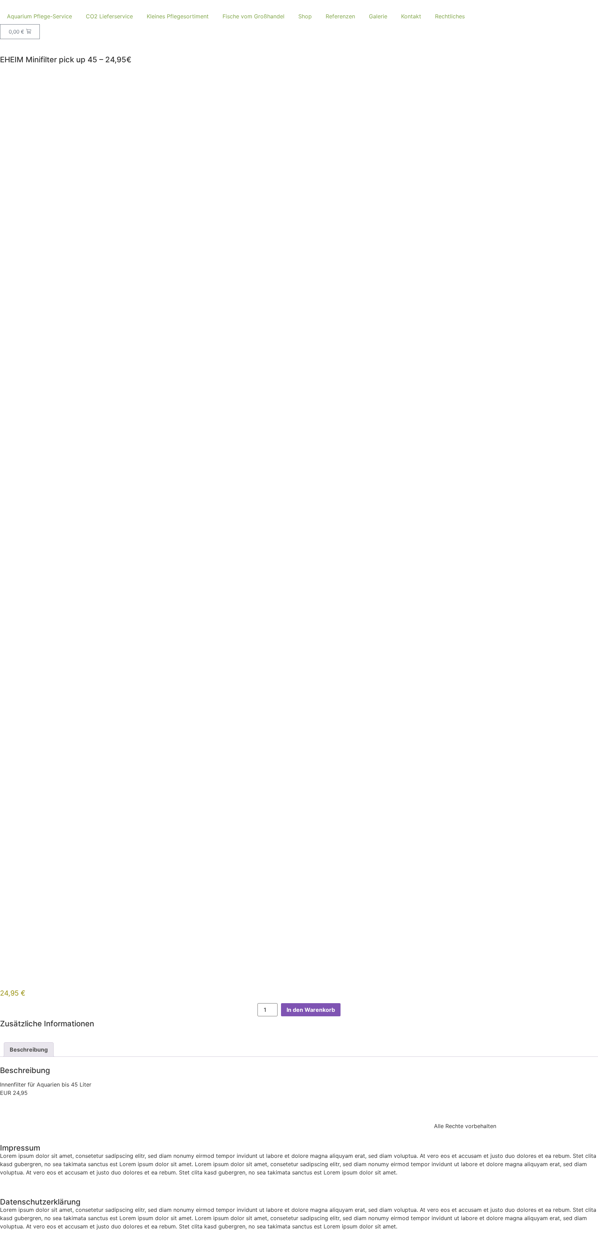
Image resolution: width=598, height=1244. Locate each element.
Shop (305, 16)
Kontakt (411, 16)
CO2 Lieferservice (109, 16)
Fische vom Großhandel (253, 16)
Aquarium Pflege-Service (39, 16)
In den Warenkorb (311, 1009)
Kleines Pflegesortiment (178, 16)
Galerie (378, 16)
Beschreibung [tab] (29, 1049)
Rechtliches (450, 16)
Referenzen (340, 16)
